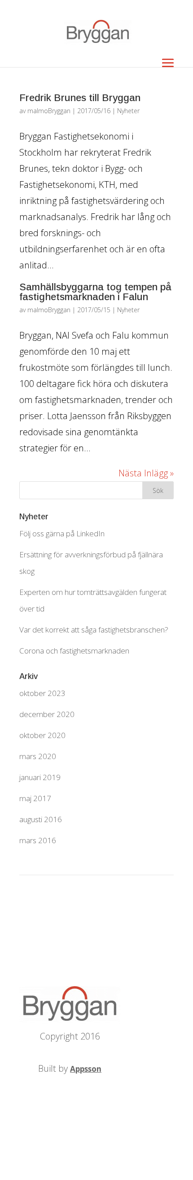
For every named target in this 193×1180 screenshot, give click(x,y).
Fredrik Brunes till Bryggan (79, 97)
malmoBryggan (48, 110)
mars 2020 (37, 756)
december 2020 (47, 714)
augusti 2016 (40, 819)
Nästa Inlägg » (146, 473)
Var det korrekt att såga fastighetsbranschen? (93, 629)
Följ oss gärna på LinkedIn (62, 533)
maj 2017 (35, 798)
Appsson (85, 1069)
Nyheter (128, 110)
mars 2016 (37, 840)
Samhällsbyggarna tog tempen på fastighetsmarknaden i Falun (95, 291)
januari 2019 (40, 777)
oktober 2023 (42, 693)
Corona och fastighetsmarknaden (74, 650)
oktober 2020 (42, 735)
